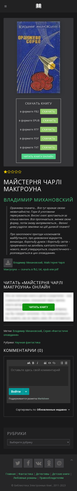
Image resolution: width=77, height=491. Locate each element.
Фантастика (25, 474)
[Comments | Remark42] (38, 386)
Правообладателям (51, 478)
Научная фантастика (27, 342)
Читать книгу (38, 307)
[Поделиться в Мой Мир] (59, 463)
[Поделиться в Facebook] (28, 463)
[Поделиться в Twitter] (17, 463)
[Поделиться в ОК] (48, 463)
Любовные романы (25, 478)
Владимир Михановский (38, 199)
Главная (11, 474)
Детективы (42, 474)
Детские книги (60, 474)
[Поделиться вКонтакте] (38, 463)
